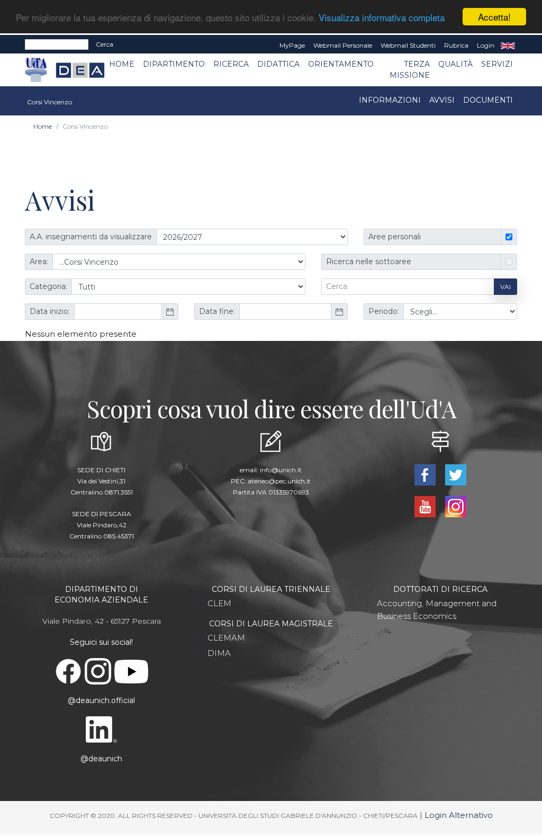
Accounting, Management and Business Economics (436, 609)
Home (121, 64)
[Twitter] (456, 474)
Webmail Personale (342, 45)
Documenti (488, 100)
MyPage (292, 45)
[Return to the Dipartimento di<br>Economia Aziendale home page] (71, 70)
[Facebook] (426, 474)
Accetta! (494, 16)
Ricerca (231, 64)
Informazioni (390, 100)
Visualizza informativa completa (382, 17)
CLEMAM (226, 638)
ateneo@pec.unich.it (279, 481)
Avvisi (442, 100)
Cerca (104, 44)
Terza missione (410, 69)
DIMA (219, 653)
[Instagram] (456, 506)
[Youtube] (426, 506)
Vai (505, 287)
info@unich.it (281, 470)
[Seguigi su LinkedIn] (102, 729)
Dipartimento (174, 64)
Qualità (455, 64)
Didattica (278, 64)
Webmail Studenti (408, 45)
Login (485, 45)
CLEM (219, 603)
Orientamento (341, 64)
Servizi (497, 64)
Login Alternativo (458, 815)
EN (508, 45)
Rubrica (456, 45)
